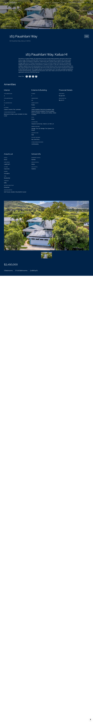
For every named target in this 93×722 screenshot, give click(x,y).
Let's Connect (72, 2)
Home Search (55, 2)
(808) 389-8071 (81, 2)
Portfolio (48, 2)
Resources (64, 2)
